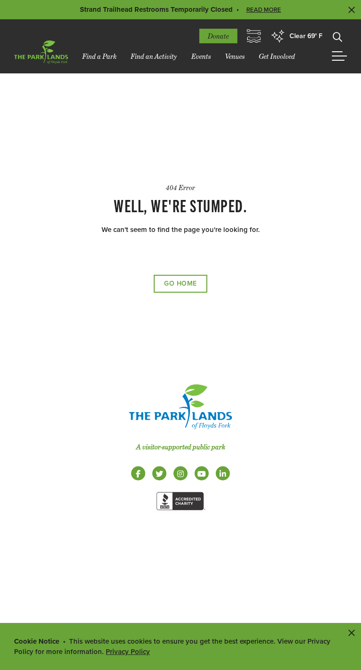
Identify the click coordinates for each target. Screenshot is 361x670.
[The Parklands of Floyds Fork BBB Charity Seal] (180, 512)
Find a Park (99, 56)
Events (201, 56)
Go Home (180, 283)
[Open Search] (337, 36)
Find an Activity (154, 56)
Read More (263, 10)
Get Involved (277, 56)
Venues (235, 56)
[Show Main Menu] (339, 56)
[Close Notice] (351, 632)
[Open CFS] (254, 36)
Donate (218, 36)
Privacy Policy (128, 651)
